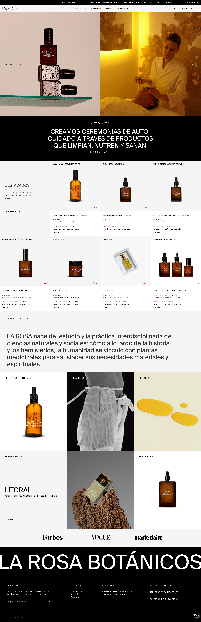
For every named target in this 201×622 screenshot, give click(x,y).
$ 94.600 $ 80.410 (167, 224)
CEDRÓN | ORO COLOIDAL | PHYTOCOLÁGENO (70, 215)
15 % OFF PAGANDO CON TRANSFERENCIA (63, 2)
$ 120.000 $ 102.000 (66, 299)
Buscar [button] (173, 8)
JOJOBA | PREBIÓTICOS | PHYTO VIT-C (16, 291)
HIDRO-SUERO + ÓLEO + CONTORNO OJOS (169, 291)
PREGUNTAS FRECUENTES (162, 585)
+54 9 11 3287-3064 (113, 594)
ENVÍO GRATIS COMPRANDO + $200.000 (98, 2)
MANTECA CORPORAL (61, 291)
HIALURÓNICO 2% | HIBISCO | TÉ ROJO (117, 215)
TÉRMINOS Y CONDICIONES (164, 592)
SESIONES (190, 64)
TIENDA (75, 8)
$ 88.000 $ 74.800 (117, 224)
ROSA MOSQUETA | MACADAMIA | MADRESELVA (171, 215)
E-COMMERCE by (11, 617)
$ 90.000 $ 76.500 (117, 299)
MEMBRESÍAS (96, 8)
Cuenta (183, 8)
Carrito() (194, 8)
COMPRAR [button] (56, 232)
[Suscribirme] (49, 602)
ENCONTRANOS (122, 8)
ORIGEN (109, 8)
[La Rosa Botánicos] (9, 8)
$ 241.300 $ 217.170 (167, 299)
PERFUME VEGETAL (110, 291)
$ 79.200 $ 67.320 (66, 224)
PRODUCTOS (12, 64)
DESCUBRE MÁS (99, 152)
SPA (84, 8)
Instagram (76, 591)
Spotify (74, 594)
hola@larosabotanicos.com (117, 591)
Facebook (75, 597)
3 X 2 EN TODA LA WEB (28, 2)
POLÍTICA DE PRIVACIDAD (164, 599)
